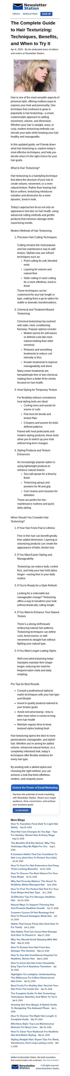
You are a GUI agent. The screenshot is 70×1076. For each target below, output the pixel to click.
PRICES (16, 14)
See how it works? (51, 1060)
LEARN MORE (21, 810)
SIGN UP (46, 14)
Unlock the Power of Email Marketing (35, 787)
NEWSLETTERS (30, 14)
